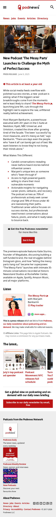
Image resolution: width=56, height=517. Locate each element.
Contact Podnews (32, 509)
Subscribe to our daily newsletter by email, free (28, 403)
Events (21, 18)
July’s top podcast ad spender (13, 374)
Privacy (6, 509)
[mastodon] (34, 504)
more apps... (40, 314)
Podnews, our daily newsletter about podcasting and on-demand (27, 324)
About (16, 506)
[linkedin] (41, 504)
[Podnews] (19, 7)
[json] (48, 504)
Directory (42, 18)
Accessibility (17, 509)
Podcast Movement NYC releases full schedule (34, 377)
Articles (31, 18)
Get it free (28, 240)
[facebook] (38, 504)
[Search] (52, 8)
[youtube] (44, 504)
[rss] (51, 504)
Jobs (13, 18)
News (6, 18)
